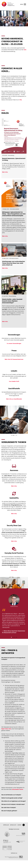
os (16, 486)
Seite (25, 49)
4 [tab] (16, 435)
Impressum (6, 825)
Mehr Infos (5, 172)
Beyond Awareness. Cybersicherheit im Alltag (13, 159)
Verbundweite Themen (17, 789)
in (23, 825)
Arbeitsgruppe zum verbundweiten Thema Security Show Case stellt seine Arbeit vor (13, 263)
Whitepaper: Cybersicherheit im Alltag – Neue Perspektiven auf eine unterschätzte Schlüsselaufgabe (13, 214)
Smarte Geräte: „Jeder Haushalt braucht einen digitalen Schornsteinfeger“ (12, 301)
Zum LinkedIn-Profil (14, 381)
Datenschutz (13, 825)
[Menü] (24, 4)
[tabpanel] (14, 420)
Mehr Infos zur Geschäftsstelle (14, 399)
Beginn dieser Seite (6, 729)
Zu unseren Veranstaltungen (14, 343)
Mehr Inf (13, 486)
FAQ (21, 100)
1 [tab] (11, 435)
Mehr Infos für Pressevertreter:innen (14, 359)
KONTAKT (19, 825)
